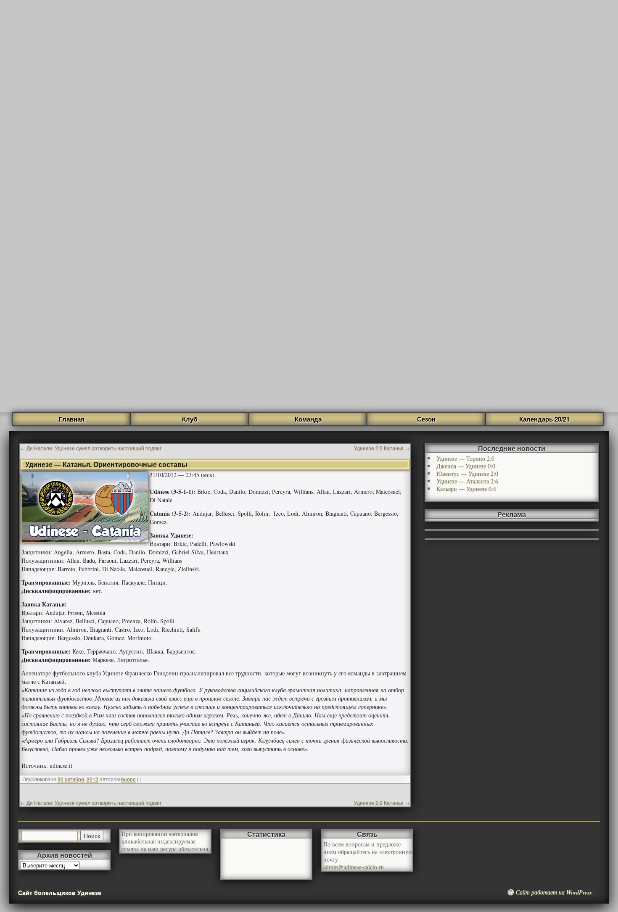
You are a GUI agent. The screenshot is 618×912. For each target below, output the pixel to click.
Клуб (189, 419)
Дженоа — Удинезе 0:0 (465, 466)
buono (128, 779)
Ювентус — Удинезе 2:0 (467, 473)
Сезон (426, 419)
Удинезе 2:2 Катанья (382, 447)
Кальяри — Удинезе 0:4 (466, 489)
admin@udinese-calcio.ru (353, 867)
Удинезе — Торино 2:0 (465, 458)
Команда (308, 419)
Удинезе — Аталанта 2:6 (467, 481)
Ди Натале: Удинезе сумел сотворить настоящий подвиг (90, 447)
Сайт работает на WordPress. (554, 892)
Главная (72, 419)
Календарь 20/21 (544, 419)
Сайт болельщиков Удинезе (59, 892)
